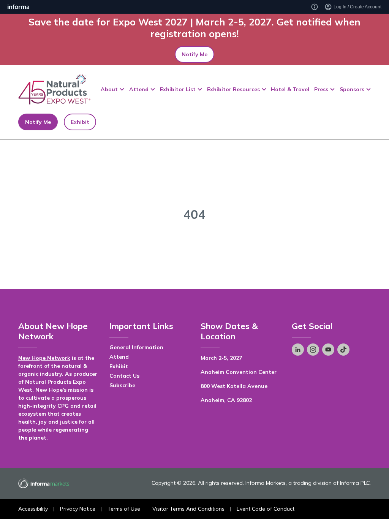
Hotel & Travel (290, 89)
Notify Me (194, 54)
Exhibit (80, 122)
